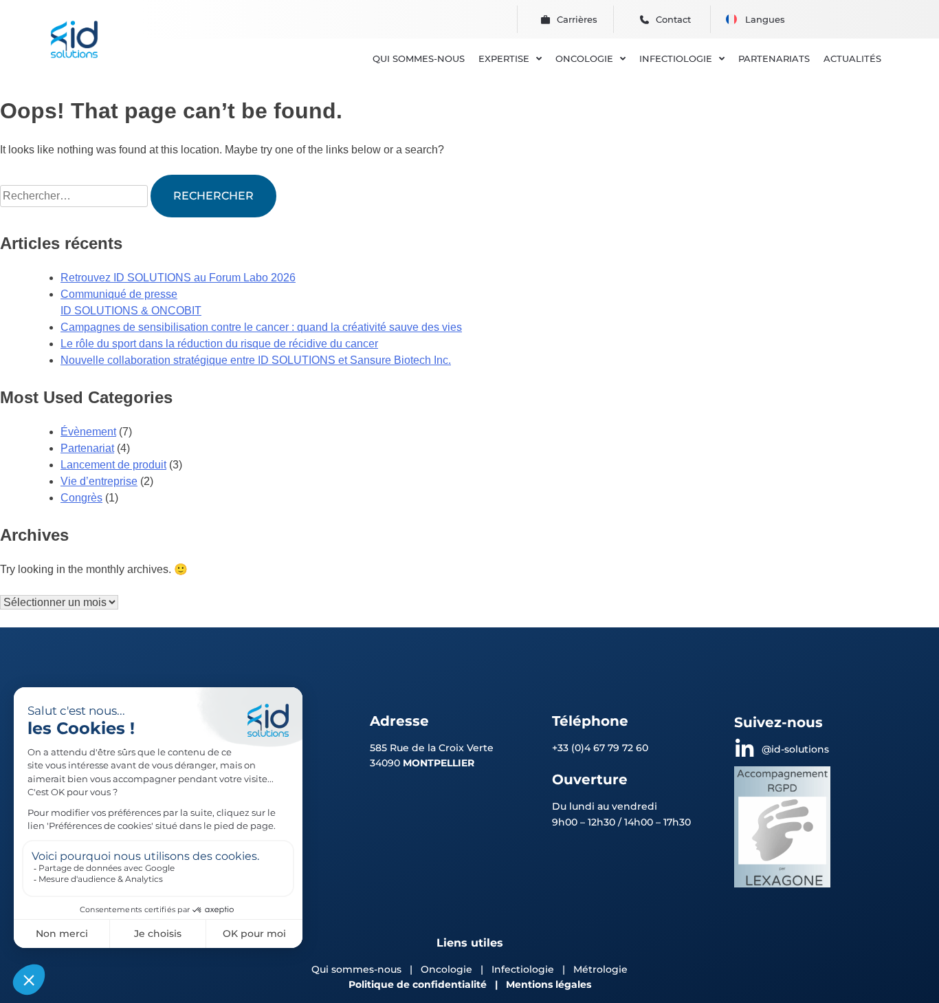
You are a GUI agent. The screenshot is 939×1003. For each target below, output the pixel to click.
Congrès (81, 498)
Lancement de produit (113, 465)
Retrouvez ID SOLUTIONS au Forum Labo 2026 (178, 277)
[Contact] (644, 19)
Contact (673, 19)
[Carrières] (545, 19)
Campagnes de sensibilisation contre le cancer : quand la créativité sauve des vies (261, 327)
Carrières (577, 19)
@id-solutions (795, 749)
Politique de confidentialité (418, 984)
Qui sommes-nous (356, 969)
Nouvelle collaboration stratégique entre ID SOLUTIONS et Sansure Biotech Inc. (255, 360)
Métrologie (600, 969)
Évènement (88, 432)
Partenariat (87, 448)
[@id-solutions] (744, 749)
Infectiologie (522, 969)
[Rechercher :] (75, 196)
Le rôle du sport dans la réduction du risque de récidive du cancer (219, 343)
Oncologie (448, 969)
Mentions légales (548, 984)
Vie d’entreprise (98, 481)
